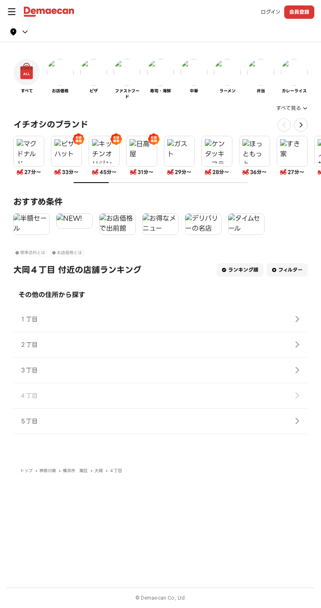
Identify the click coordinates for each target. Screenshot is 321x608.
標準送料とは (32, 252)
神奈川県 (47, 470)
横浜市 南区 (75, 470)
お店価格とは (69, 252)
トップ (26, 470)
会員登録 (299, 12)
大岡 (98, 470)
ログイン (270, 12)
